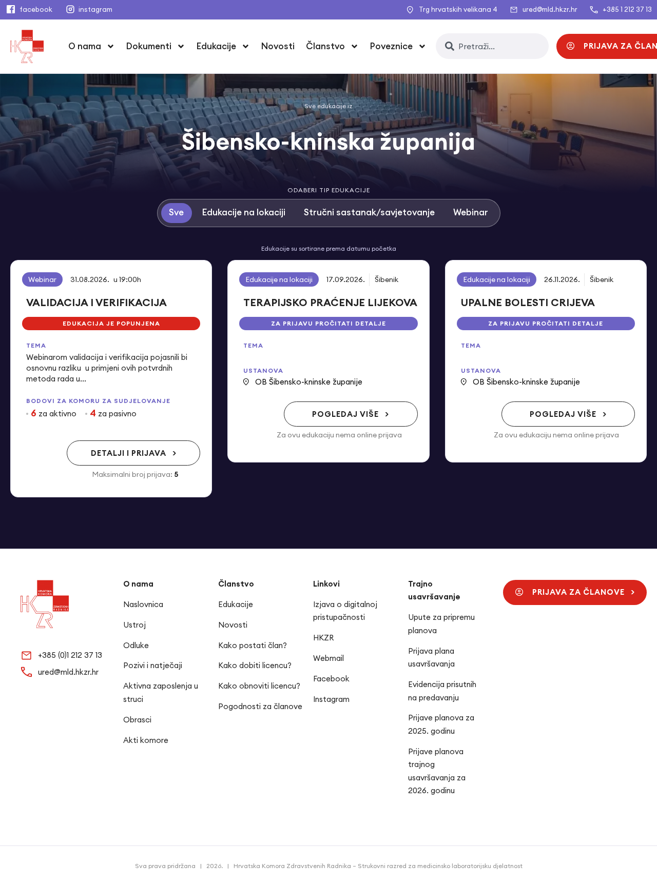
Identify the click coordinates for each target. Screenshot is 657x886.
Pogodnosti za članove (260, 706)
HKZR (323, 637)
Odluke (136, 645)
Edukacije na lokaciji (279, 279)
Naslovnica (143, 604)
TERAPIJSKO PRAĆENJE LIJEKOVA (330, 302)
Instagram (331, 699)
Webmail (328, 658)
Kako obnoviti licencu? (259, 686)
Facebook (331, 678)
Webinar (42, 279)
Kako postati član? (252, 645)
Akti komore (145, 740)
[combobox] (492, 46)
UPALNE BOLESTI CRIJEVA (528, 302)
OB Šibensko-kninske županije (308, 382)
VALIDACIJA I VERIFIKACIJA (96, 302)
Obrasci (137, 719)
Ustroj (134, 625)
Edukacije (235, 604)
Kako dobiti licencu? (255, 665)
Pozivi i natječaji (152, 665)
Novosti (278, 46)
